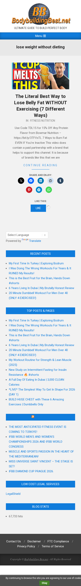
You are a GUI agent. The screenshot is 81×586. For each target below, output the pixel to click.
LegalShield (13, 494)
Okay (44, 583)
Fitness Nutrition (42, 120)
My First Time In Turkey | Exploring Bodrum (36, 263)
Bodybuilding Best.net (36, 559)
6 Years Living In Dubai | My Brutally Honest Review (41, 288)
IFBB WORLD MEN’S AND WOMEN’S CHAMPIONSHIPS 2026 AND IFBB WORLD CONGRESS (35, 441)
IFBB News (42, 417)
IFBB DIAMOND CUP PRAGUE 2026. (31, 471)
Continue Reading (40, 165)
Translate (35, 241)
